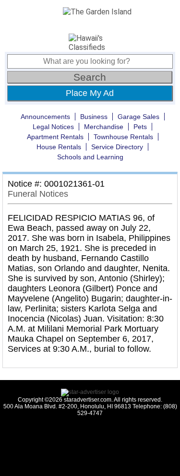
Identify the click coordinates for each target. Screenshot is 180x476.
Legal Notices (53, 127)
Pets (140, 127)
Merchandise (103, 127)
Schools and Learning (90, 157)
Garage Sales (138, 116)
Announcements (45, 116)
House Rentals (58, 147)
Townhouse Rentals (123, 137)
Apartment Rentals (55, 137)
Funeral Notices (38, 194)
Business (94, 116)
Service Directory (117, 147)
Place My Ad (90, 93)
